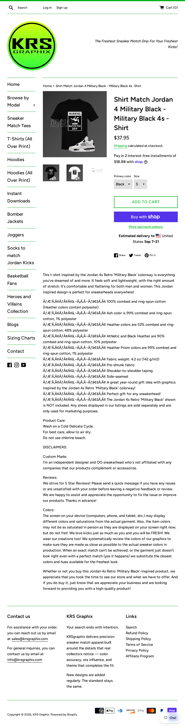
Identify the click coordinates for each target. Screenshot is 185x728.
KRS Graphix (41, 714)
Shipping (120, 146)
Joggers (15, 235)
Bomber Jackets (15, 217)
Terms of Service (139, 644)
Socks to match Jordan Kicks (20, 255)
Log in (47, 7)
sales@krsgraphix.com (30, 639)
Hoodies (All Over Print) (19, 176)
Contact (15, 351)
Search (131, 627)
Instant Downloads (18, 197)
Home (13, 84)
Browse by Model (21, 101)
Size (136, 176)
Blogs (13, 324)
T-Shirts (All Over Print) (19, 142)
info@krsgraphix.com (24, 660)
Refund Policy (137, 633)
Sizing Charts (21, 338)
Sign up (61, 7)
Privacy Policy (137, 650)
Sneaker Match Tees (19, 121)
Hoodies (15, 159)
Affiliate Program (140, 656)
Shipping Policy (138, 639)
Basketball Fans (17, 279)
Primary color (122, 176)
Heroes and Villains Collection (19, 304)
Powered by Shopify (64, 714)
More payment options (146, 227)
